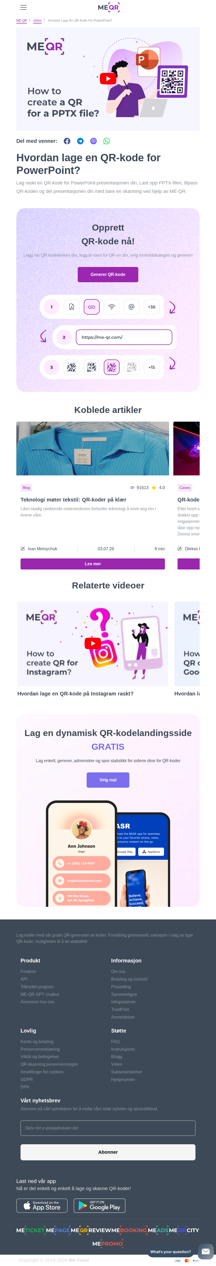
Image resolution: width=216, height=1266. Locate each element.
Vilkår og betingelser (40, 1056)
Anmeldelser (123, 1017)
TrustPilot (120, 1009)
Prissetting (121, 987)
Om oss (118, 971)
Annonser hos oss (37, 1002)
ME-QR (21, 20)
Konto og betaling (37, 1041)
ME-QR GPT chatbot (40, 994)
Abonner (108, 1152)
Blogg (116, 1056)
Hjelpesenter (123, 1079)
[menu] (23, 7)
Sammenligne (124, 994)
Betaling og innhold (129, 979)
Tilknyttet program (37, 987)
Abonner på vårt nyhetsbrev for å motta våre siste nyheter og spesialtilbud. (89, 1109)
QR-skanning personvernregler (49, 1064)
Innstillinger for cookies (42, 1072)
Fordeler (28, 971)
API (24, 979)
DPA (25, 1087)
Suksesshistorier (126, 1072)
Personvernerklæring (40, 1049)
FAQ (115, 1041)
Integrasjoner (123, 1002)
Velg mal (108, 780)
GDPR (27, 1079)
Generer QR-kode (108, 274)
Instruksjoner (123, 1049)
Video (37, 20)
